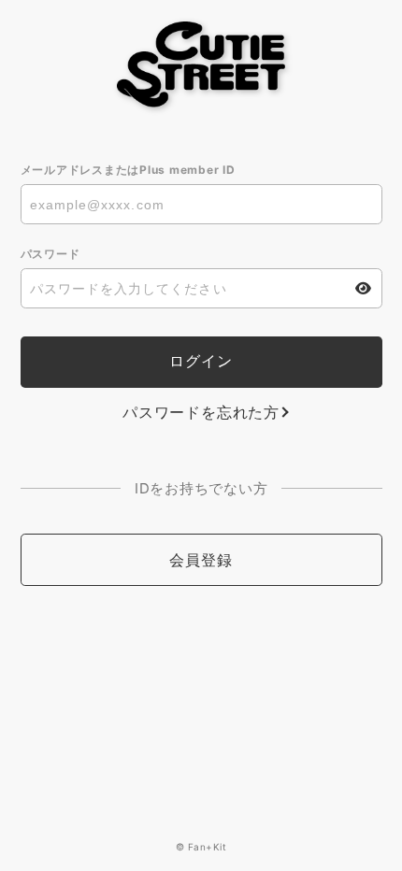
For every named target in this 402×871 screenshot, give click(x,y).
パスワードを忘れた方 (201, 412)
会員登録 (200, 559)
